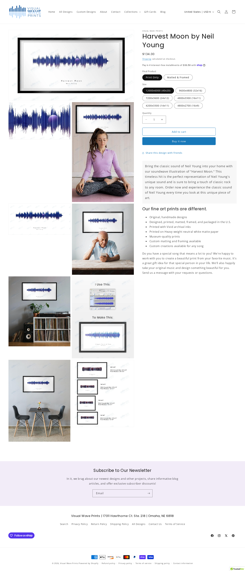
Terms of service (144, 563)
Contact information (183, 563)
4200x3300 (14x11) (157, 105)
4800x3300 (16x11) (189, 97)
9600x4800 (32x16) (190, 90)
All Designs (139, 524)
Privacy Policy (80, 524)
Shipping (146, 58)
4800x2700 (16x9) (188, 105)
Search (64, 524)
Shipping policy (162, 563)
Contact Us (155, 524)
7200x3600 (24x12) (157, 97)
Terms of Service (175, 524)
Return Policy (99, 524)
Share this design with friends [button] (164, 152)
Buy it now (179, 141)
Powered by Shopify (88, 563)
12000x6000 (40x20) (158, 90)
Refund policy (108, 563)
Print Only (152, 77)
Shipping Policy (119, 524)
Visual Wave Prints (69, 563)
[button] (132, 11)
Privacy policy (125, 563)
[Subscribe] (148, 493)
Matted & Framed (178, 77)
